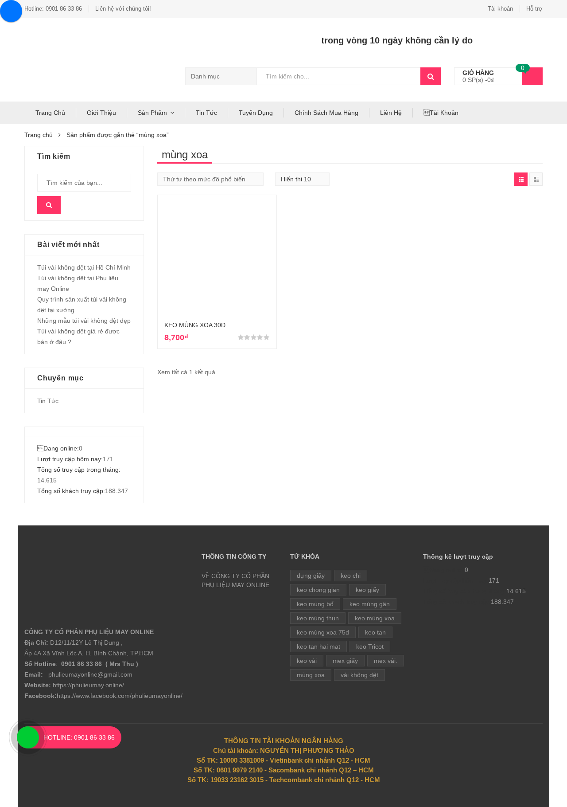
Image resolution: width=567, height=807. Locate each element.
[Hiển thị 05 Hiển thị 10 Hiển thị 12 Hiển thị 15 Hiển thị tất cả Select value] (302, 179)
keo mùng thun (318, 618)
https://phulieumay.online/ (88, 685)
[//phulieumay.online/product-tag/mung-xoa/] (521, 179)
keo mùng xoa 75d (323, 632)
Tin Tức (206, 112)
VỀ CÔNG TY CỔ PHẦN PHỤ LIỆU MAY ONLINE (235, 580)
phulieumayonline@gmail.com (90, 674)
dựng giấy (311, 575)
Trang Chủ (50, 112)
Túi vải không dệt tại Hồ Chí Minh (84, 267)
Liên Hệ (391, 112)
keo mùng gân (370, 603)
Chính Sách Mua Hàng (326, 112)
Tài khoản (500, 8)
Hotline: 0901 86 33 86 (53, 8)
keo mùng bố (315, 603)
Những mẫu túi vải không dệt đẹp (84, 320)
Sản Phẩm (152, 112)
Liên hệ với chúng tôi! (123, 8)
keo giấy (367, 589)
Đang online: (58, 448)
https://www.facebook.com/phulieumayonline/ (120, 695)
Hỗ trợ (534, 8)
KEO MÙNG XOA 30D (194, 325)
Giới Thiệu (101, 112)
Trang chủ (38, 134)
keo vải (307, 660)
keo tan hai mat (318, 646)
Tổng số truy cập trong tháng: (78, 469)
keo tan (375, 632)
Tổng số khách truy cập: (71, 490)
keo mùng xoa (375, 618)
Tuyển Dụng (256, 112)
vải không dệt (359, 674)
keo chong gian (318, 589)
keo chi (351, 575)
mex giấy (345, 660)
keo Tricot (370, 646)
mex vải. (385, 660)
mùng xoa (311, 674)
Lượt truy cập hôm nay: (70, 458)
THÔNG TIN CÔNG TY (234, 556)
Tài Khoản (440, 112)
